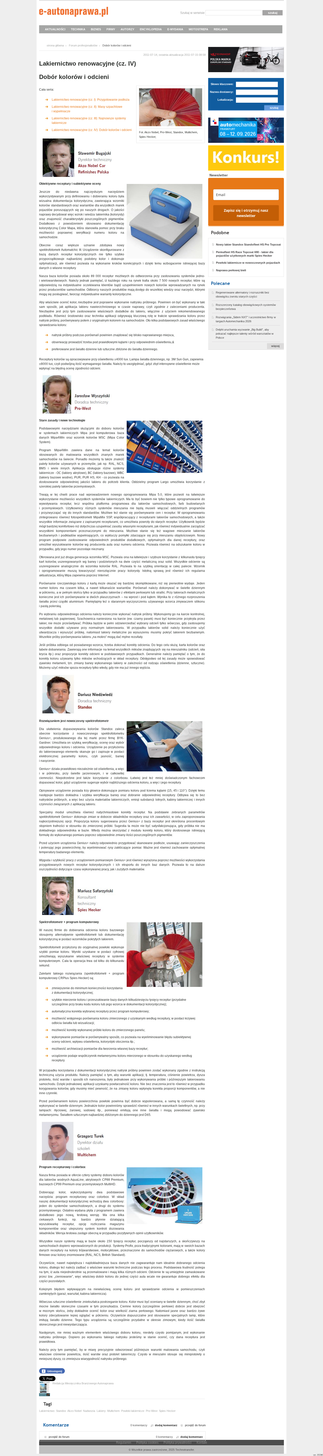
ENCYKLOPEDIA (151, 29)
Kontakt (202, 1442)
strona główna (55, 45)
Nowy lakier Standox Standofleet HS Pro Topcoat (248, 244)
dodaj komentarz (166, 1425)
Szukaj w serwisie (192, 13)
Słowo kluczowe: (222, 84)
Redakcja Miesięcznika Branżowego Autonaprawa (83, 1383)
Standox (61, 1410)
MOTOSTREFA (198, 29)
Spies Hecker (167, 1410)
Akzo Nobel (74, 1410)
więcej (275, 345)
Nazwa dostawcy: (221, 91)
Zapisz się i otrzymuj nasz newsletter (246, 213)
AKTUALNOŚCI (55, 29)
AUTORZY (127, 29)
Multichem (113, 1410)
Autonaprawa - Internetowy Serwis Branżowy (73, 12)
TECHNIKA (78, 29)
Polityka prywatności (178, 1442)
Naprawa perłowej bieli (231, 270)
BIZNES (96, 29)
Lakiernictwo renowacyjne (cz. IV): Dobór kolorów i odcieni (92, 130)
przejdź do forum (195, 1425)
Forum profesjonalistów (83, 45)
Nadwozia (89, 1410)
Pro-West (151, 1410)
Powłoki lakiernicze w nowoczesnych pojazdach (248, 262)
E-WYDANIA (175, 29)
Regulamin (123, 1442)
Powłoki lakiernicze (132, 1410)
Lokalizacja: (225, 99)
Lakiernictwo (47, 1410)
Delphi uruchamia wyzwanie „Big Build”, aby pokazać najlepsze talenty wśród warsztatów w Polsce (245, 333)
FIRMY (110, 29)
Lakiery (101, 1410)
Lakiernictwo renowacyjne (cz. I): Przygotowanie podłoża (90, 99)
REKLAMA (221, 29)
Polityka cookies (147, 1442)
